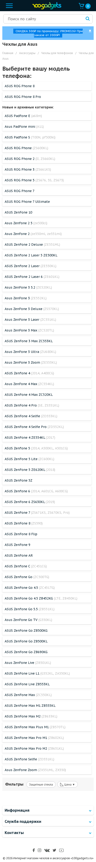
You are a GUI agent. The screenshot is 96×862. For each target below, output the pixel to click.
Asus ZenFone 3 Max (29, 330)
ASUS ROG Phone (26, 148)
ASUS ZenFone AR (19, 555)
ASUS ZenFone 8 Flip (21, 534)
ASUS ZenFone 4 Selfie (31, 416)
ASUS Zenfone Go (27, 577)
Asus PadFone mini (24, 126)
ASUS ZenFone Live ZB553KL (27, 684)
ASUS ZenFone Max (28, 695)
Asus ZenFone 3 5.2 (28, 287)
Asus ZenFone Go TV (28, 620)
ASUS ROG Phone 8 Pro (23, 97)
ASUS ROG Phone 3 (28, 169)
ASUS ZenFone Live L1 (37, 673)
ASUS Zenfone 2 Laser (30, 266)
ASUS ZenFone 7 (37, 512)
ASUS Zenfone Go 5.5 (30, 609)
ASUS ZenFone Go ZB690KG (26, 652)
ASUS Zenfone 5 (36, 448)
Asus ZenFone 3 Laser (30, 319)
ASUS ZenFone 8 (24, 523)
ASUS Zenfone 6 (36, 491)
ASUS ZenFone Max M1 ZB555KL (30, 705)
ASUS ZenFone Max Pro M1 (34, 738)
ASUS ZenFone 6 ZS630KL (30, 502)
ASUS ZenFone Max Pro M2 (34, 748)
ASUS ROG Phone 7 (19, 191)
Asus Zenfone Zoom (35, 770)
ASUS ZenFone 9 (17, 545)
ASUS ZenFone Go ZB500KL (26, 641)
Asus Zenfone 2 (33, 234)
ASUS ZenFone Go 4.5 (30, 588)
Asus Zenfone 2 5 (26, 223)
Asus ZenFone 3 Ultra (30, 352)
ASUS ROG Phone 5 (34, 180)
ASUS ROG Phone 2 (30, 159)
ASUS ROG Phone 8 (19, 86)
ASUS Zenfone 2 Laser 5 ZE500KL (31, 255)
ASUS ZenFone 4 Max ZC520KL (29, 395)
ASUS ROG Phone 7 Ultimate (27, 202)
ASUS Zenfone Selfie (29, 759)
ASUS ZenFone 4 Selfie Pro (34, 427)
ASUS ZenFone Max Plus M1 (35, 727)
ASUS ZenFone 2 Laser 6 (32, 277)
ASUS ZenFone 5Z (18, 480)
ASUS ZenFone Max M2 (31, 716)
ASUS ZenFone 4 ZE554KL (30, 437)
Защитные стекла (41, 784)
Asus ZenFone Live (28, 663)
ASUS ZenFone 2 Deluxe (32, 244)
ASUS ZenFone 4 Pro (32, 405)
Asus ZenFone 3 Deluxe (32, 309)
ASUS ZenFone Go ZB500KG (26, 630)
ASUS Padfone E (23, 116)
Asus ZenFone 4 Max (29, 384)
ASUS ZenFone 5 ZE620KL (30, 470)
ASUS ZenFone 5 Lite (29, 459)
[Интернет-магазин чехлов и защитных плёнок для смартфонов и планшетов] (45, 8)
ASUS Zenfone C (26, 566)
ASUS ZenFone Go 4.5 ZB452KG (41, 598)
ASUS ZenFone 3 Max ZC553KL (29, 341)
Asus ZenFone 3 (26, 298)
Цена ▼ (67, 784)
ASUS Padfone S (30, 137)
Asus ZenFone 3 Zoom (31, 362)
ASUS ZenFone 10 (18, 212)
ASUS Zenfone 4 (29, 373)
